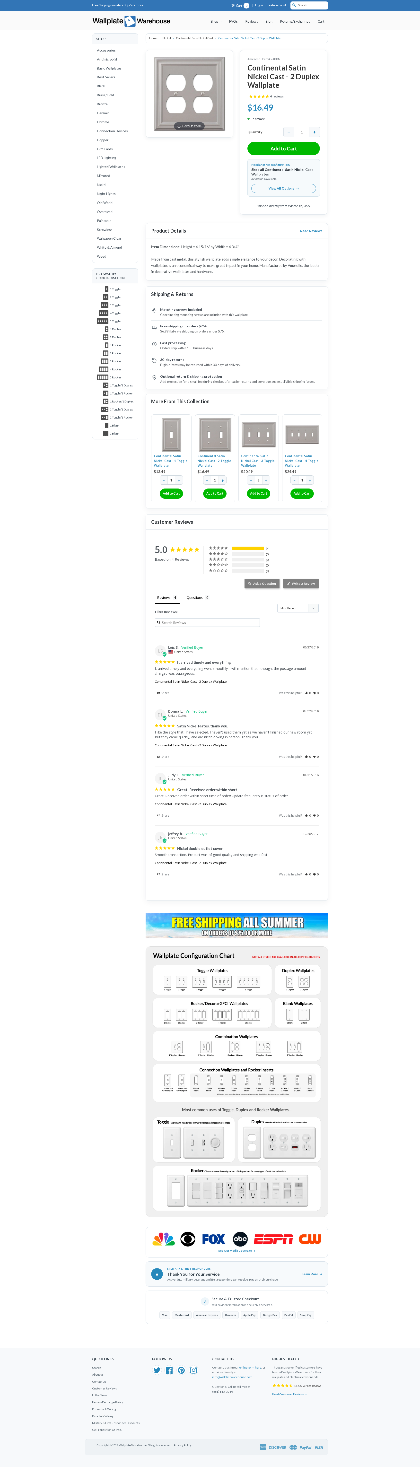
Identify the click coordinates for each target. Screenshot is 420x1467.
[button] (308, 693)
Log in (259, 5)
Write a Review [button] (303, 583)
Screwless (105, 229)
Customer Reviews (104, 1388)
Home (153, 38)
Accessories (106, 50)
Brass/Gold (105, 95)
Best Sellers (106, 77)
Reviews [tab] (163, 597)
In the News (99, 1395)
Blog (269, 21)
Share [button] (165, 693)
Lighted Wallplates (111, 167)
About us (98, 1374)
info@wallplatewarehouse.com (232, 1377)
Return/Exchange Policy (107, 1402)
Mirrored (103, 176)
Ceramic (103, 113)
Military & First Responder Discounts (116, 1423)
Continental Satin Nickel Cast (195, 38)
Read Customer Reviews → (289, 1394)
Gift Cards (105, 149)
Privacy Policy (183, 1445)
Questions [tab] (195, 597)
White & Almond (109, 247)
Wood (101, 256)
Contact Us (99, 1381)
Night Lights (106, 194)
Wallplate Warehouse (133, 1445)
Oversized (105, 212)
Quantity (254, 132)
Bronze (102, 104)
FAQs (233, 21)
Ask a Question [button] (264, 583)
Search (96, 1368)
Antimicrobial (107, 59)
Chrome (103, 122)
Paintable (104, 220)
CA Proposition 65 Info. (107, 1430)
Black (101, 86)
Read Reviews (311, 231)
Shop (214, 21)
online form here (250, 1367)
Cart (241, 6)
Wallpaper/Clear (109, 238)
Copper (102, 140)
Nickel (101, 185)
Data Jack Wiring (102, 1416)
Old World (105, 203)
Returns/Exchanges (295, 21)
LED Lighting (106, 158)
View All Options (284, 188)
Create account (275, 5)
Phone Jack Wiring (104, 1409)
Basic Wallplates (109, 68)
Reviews (251, 21)
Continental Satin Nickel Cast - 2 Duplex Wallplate (191, 681)
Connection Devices (112, 131)
